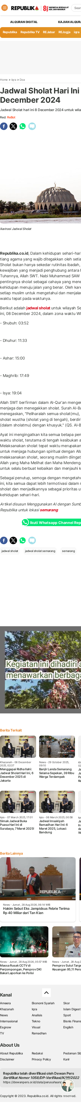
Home (4, 79)
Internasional (8, 1021)
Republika (10, 32)
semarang (49, 510)
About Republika (11, 1053)
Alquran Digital (24, 22)
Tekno (36, 1021)
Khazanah (7, 1009)
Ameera (5, 1003)
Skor (66, 1003)
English (68, 1027)
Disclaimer (7, 1059)
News (4, 1015)
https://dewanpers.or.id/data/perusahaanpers (35, 1082)
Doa (22, 79)
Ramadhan (39, 1033)
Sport (67, 1015)
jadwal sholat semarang (40, 551)
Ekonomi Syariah (43, 1003)
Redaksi (37, 1053)
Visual (36, 1027)
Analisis (37, 1015)
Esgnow (5, 1027)
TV (2, 1033)
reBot (11, 117)
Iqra (13, 79)
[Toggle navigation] (4, 7)
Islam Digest (71, 1009)
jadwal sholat (38, 308)
